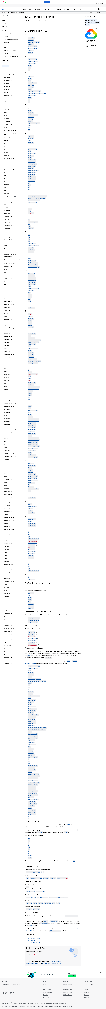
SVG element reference (34, 938)
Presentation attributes (34, 648)
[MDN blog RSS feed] (13, 993)
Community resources (69, 987)
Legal (42, 1003)
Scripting (6, 42)
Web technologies (89, 984)
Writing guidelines (67, 989)
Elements (5, 63)
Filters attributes (31, 866)
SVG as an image (8, 48)
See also (87, 25)
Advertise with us (47, 992)
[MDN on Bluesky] (6, 993)
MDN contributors (56, 961)
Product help (46, 997)
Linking (6, 36)
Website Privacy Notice (19, 1003)
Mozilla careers (47, 989)
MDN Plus (45, 995)
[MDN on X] (8, 993)
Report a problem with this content (51, 963)
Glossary (86, 995)
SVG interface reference (34, 942)
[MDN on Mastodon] (11, 993)
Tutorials (4, 24)
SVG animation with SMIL (11, 45)
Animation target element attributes (34, 884)
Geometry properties (30, 663)
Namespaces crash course (11, 39)
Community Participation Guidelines (55, 1003)
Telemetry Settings (33, 1003)
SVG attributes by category (92, 22)
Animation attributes (33, 881)
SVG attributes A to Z (90, 20)
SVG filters (7, 53)
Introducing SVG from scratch (11, 27)
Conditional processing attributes (38, 611)
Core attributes (31, 587)
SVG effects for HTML (10, 51)
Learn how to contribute (32, 957)
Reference (5, 60)
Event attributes (31, 913)
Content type (7, 33)
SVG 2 (67, 824)
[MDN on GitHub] (3, 993)
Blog (79, 9)
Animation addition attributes (32, 906)
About (44, 984)
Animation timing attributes (32, 895)
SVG (3, 20)
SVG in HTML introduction (11, 56)
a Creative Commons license (64, 1006)
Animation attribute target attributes (34, 889)
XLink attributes (31, 626)
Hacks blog (87, 997)
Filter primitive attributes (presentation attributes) (37, 869)
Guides (4, 30)
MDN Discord (67, 992)
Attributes (6, 66)
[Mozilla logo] (7, 1003)
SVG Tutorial (31, 940)
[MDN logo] (5, 981)
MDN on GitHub (67, 995)
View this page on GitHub (33, 963)
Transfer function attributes (32, 875)
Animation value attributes (32, 900)
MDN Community (67, 984)
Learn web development (90, 987)
